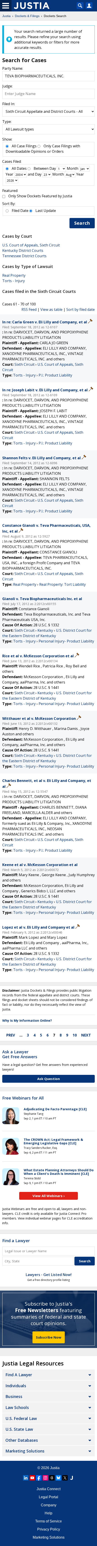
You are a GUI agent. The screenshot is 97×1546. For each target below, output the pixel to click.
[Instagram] (45, 1478)
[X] (65, 1478)
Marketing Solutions (24, 1451)
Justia (55, 1468)
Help (48, 1513)
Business (13, 1396)
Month (72, 168)
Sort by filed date (80, 309)
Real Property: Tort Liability (62, 584)
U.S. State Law (19, 1429)
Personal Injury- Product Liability (66, 641)
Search (82, 223)
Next (86, 1035)
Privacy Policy (48, 1529)
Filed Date (20, 210)
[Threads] (52, 1478)
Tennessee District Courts (24, 255)
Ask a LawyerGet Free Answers (19, 1054)
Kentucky (45, 630)
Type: (7, 121)
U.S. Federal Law (21, 1418)
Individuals (15, 1385)
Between (41, 168)
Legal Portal (48, 1497)
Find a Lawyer (16, 1240)
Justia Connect (48, 1489)
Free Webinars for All (23, 1098)
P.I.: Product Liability (55, 375)
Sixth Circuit (24, 364)
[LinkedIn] (25, 1478)
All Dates (19, 168)
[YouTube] (32, 1478)
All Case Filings (24, 146)
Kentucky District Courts (22, 250)
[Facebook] (39, 1478)
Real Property (13, 275)
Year (9, 174)
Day (52, 168)
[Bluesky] (58, 1478)
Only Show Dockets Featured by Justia (40, 196)
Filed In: (8, 103)
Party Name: (12, 68)
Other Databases (21, 1440)
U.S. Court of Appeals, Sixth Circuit (31, 245)
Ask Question (48, 1078)
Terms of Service (48, 1521)
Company (48, 1505)
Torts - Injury (13, 280)
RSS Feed (29, 309)
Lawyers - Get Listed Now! (49, 1274)
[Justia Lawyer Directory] (71, 1478)
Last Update (45, 210)
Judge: (7, 86)
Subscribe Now (48, 1337)
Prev (10, 1035)
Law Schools (17, 1407)
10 (75, 1035)
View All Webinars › (48, 1195)
